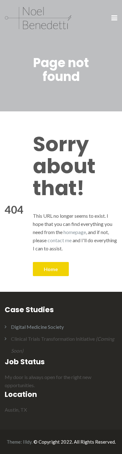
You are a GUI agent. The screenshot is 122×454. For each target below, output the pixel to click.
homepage (75, 232)
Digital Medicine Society (37, 327)
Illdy (27, 442)
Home (51, 269)
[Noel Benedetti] (38, 18)
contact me (60, 240)
